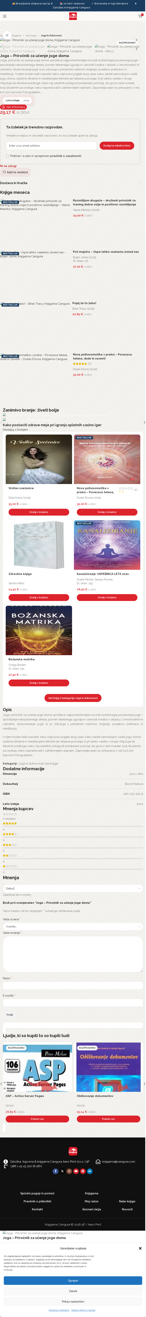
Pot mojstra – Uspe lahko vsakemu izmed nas (106, 252)
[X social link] (62, 1171)
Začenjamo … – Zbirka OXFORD (28, 1096)
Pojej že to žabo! (84, 303)
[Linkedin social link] (90, 1171)
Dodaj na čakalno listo (116, 145)
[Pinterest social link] (83, 1171)
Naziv (7, 978)
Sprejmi (73, 1280)
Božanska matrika (22, 659)
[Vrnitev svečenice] (39, 459)
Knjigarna (16, 35)
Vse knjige (30, 35)
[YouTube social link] (76, 1171)
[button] (140, 1248)
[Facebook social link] (55, 1171)
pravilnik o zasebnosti (65, 156)
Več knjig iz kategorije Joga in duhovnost (73, 698)
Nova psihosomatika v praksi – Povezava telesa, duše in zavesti (95, 492)
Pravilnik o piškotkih (59, 1310)
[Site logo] (73, 15)
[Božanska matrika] (39, 630)
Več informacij (15, 107)
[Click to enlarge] (7, 35)
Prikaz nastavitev (73, 1301)
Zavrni (73, 1291)
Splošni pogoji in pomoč (83, 1310)
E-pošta (9, 995)
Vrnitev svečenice (21, 488)
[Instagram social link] (69, 1171)
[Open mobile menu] (5, 16)
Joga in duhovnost (51, 35)
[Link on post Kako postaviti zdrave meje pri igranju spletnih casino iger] (73, 422)
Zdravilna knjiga (20, 574)
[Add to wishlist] (68, 438)
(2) (89, 363)
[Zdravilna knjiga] (39, 545)
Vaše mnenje (12, 933)
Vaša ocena (12, 919)
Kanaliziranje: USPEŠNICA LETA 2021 (103, 574)
